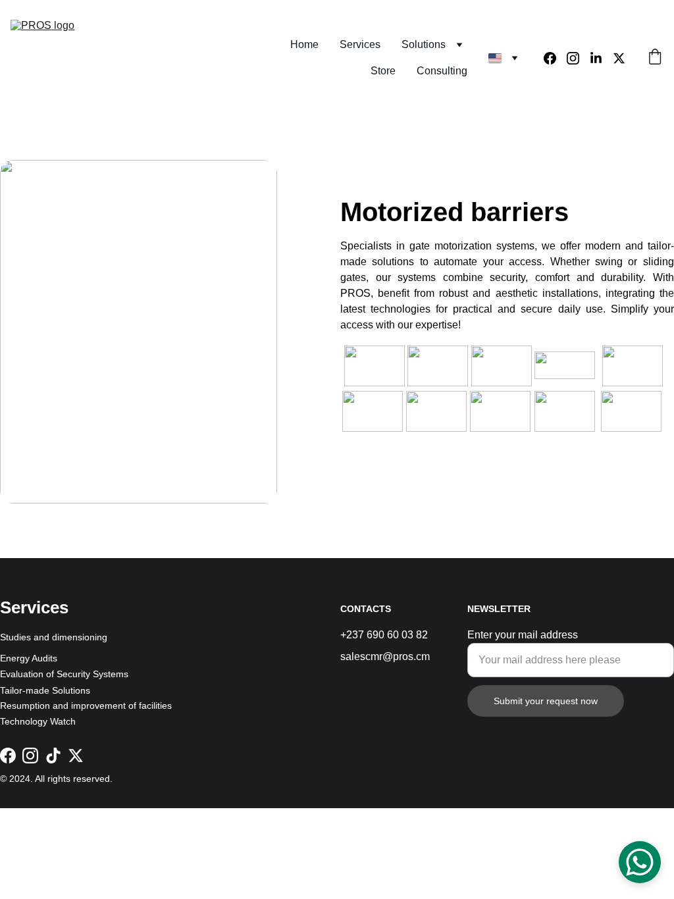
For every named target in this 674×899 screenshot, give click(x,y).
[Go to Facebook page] (555, 58)
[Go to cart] (654, 58)
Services (360, 44)
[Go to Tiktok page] (53, 755)
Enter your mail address (522, 634)
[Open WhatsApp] (640, 862)
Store (383, 70)
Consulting (442, 70)
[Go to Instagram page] (578, 58)
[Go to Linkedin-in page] (601, 58)
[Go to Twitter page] (619, 58)
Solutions (424, 44)
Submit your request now (546, 701)
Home (304, 44)
